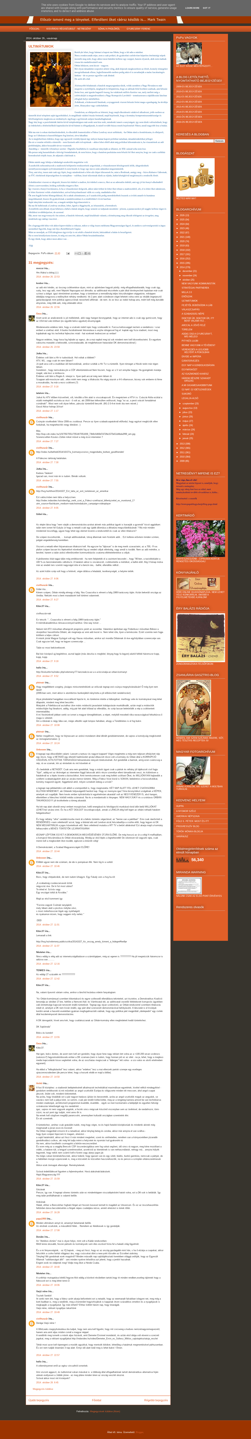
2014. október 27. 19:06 (48, 1285)
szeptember (189, 403)
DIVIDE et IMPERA (191, 356)
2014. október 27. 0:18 (47, 386)
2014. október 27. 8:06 (47, 578)
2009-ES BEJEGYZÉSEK (189, 86)
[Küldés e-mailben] (76, 253)
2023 (182, 228)
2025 (182, 219)
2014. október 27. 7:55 (47, 480)
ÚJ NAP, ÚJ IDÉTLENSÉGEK (196, 389)
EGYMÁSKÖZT (189, 369)
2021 (182, 237)
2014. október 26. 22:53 (48, 276)
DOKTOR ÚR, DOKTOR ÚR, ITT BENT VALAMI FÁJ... (198, 319)
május (186, 421)
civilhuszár (42, 417)
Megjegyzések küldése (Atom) (105, 1411)
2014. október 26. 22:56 (48, 307)
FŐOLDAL (34, 29)
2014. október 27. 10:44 (48, 851)
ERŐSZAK (187, 296)
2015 (182, 263)
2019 (182, 245)
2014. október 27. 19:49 (48, 1312)
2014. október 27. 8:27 (47, 599)
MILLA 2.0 (187, 292)
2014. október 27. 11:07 (47, 946)
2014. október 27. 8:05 (47, 508)
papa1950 (41, 1218)
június (186, 416)
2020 (182, 241)
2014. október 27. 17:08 (48, 1230)
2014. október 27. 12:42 (48, 978)
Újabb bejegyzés (39, 1400)
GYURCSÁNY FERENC (138, 29)
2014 (182, 267)
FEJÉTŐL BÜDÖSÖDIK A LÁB (197, 305)
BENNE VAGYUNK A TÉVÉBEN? (198, 345)
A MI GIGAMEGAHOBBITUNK (197, 385)
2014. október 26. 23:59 (48, 347)
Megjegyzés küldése (43, 1389)
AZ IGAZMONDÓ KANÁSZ (195, 374)
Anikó (39, 1083)
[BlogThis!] (79, 253)
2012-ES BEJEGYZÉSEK (189, 102)
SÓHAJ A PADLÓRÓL (109, 29)
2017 (182, 254)
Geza (38, 313)
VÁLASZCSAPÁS (191, 309)
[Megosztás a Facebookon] (86, 253)
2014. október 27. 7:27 (47, 441)
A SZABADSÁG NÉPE (193, 314)
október (187, 279)
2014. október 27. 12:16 (48, 964)
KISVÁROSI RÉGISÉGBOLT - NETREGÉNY (68, 29)
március (187, 429)
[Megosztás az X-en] (82, 253)
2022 (182, 232)
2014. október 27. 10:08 (48, 725)
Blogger (139, 1432)
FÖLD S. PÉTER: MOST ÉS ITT (192, 821)
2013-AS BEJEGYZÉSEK (189, 106)
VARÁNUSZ (182, 836)
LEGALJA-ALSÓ (190, 398)
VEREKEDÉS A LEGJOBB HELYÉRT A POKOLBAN (195, 351)
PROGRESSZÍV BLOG (187, 826)
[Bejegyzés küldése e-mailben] (67, 253)
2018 (182, 250)
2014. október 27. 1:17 (47, 411)
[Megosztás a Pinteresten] (89, 253)
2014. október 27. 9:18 (47, 661)
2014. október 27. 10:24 (48, 743)
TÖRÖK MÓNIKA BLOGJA (189, 831)
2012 (182, 448)
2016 (182, 258)
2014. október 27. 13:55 (48, 1037)
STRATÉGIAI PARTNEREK (195, 288)
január (186, 438)
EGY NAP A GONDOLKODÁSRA (198, 365)
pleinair (40, 682)
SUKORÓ (186, 394)
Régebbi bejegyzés (156, 1400)
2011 (182, 452)
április (186, 425)
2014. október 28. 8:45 (47, 1382)
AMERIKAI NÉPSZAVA (188, 816)
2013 (182, 443)
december (188, 271)
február (186, 434)
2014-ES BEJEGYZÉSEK (189, 112)
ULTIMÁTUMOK (190, 301)
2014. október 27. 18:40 (48, 1267)
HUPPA (180, 806)
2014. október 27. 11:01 (47, 924)
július (185, 412)
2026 (182, 215)
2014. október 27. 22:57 (48, 1355)
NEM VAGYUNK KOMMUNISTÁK (198, 283)
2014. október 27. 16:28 (48, 1212)
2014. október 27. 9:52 (47, 676)
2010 (182, 456)
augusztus (188, 408)
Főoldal (96, 1400)
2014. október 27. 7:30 (47, 462)
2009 (182, 461)
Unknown (41, 749)
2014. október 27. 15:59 (48, 1178)
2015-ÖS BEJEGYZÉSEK (189, 117)
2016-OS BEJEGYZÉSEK (189, 122)
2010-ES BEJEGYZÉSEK (189, 91)
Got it (207, 8)
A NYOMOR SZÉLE (186, 811)
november (188, 275)
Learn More (192, 8)
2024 (182, 224)
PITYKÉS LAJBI (190, 341)
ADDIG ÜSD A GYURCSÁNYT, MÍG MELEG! (197, 335)
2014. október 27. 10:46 (48, 866)
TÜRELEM (187, 329)
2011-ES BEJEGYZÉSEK (189, 96)
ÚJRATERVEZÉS (190, 361)
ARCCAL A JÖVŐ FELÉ (194, 325)
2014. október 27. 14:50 (48, 1077)
